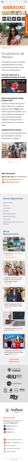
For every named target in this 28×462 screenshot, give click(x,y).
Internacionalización (22, 46)
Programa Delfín (7, 202)
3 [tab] (13, 162)
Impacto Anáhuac (10, 451)
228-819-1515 (9, 182)
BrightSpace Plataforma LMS (14, 442)
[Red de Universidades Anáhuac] (14, 370)
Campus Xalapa (8, 46)
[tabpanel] (14, 151)
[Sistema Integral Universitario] (4, 19)
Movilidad (6, 211)
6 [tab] (18, 162)
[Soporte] (24, 19)
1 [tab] (9, 162)
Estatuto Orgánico (11, 445)
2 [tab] (11, 162)
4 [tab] (15, 162)
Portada (2, 46)
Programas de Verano (9, 216)
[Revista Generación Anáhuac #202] (14, 13)
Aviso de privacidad (14, 459)
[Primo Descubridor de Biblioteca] (19, 19)
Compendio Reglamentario (13, 448)
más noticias (14, 359)
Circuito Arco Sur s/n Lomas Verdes (12, 420)
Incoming (6, 205)
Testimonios (6, 219)
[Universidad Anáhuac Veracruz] (14, 409)
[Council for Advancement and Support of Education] (14, 383)
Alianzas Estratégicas (9, 213)
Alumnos (15, 46)
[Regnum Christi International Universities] (14, 376)
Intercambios (7, 208)
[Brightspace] (14, 19)
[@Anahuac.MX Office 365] (9, 19)
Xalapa (10, 429)
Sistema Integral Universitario (14, 439)
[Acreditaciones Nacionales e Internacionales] (14, 390)
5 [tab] (16, 162)
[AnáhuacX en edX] (14, 397)
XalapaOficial (12, 426)
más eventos (14, 361)
